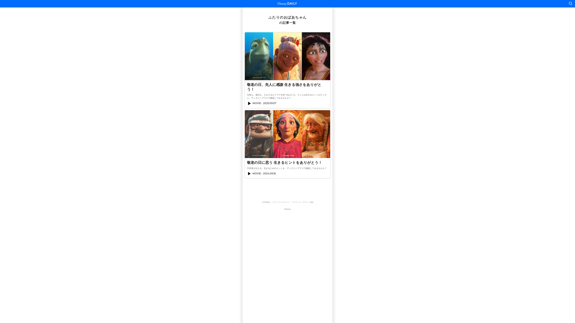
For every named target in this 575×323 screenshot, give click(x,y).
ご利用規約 (265, 202)
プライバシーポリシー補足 (303, 202)
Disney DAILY (287, 3)
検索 (570, 3)
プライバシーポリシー (281, 202)
